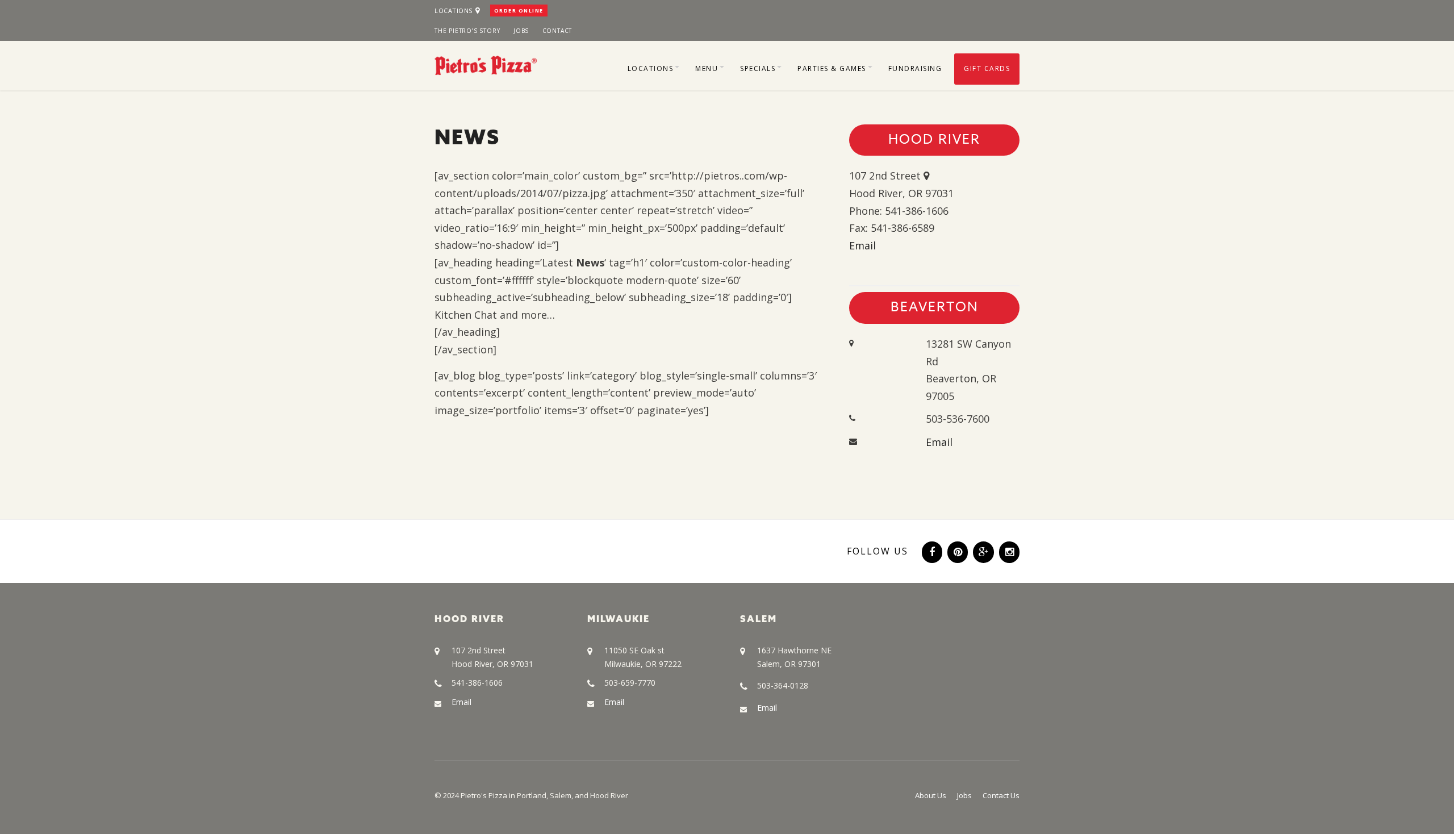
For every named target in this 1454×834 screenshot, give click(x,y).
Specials (757, 68)
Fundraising (915, 68)
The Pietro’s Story (467, 31)
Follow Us (877, 551)
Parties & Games (831, 68)
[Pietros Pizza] (485, 64)
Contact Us (1001, 795)
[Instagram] (1008, 550)
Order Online (519, 10)
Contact (557, 31)
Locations (453, 10)
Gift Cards (987, 68)
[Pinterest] (956, 550)
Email (862, 245)
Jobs (521, 31)
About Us (930, 795)
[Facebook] (931, 550)
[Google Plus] (982, 550)
